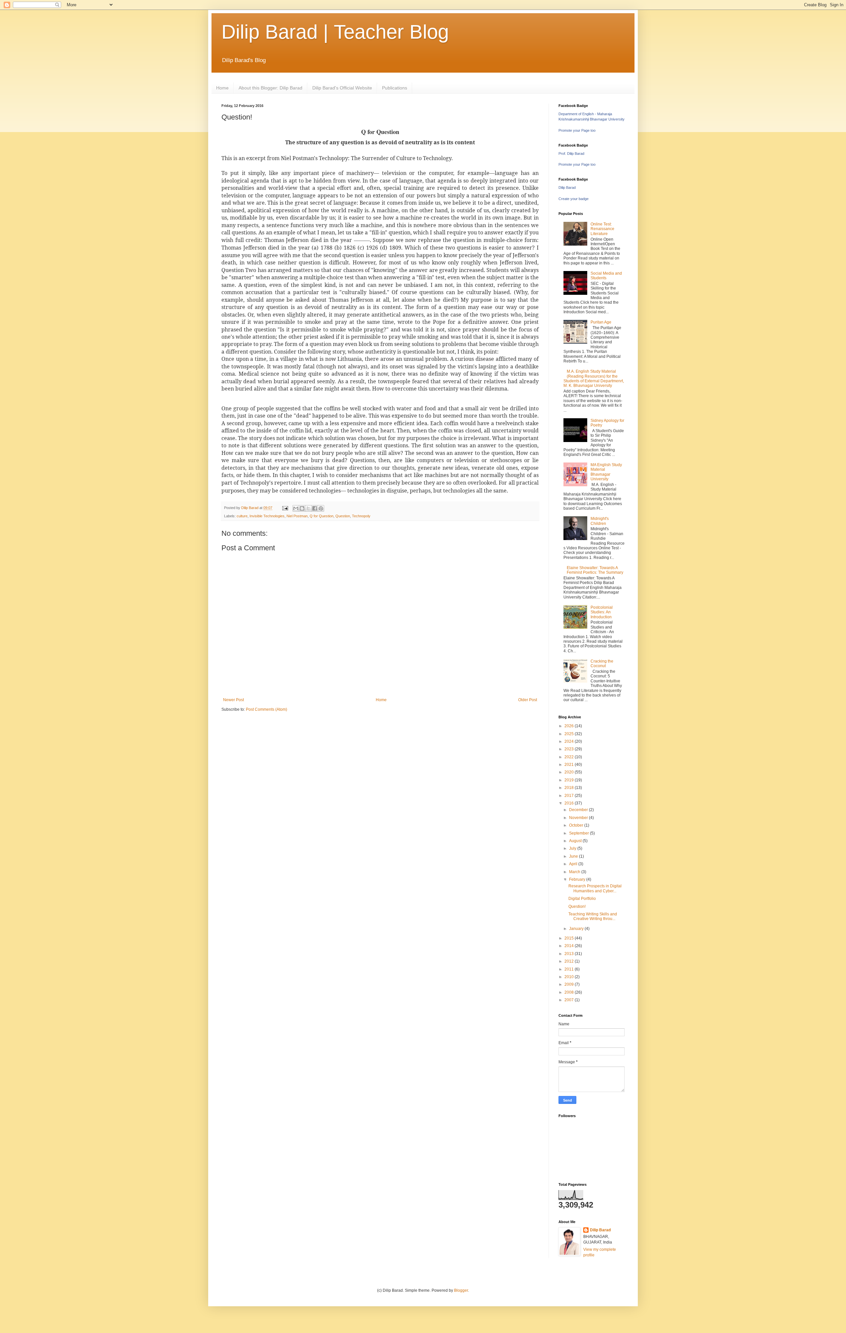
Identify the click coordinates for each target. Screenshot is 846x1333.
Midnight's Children (600, 521)
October (576, 825)
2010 (569, 976)
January (577, 928)
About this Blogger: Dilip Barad (270, 87)
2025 (569, 734)
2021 (569, 764)
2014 (569, 945)
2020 (569, 772)
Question (342, 516)
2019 (569, 780)
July (573, 848)
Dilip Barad (567, 187)
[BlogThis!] (302, 508)
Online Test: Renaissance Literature (602, 229)
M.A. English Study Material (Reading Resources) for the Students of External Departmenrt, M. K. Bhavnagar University (593, 378)
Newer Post (233, 700)
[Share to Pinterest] (321, 508)
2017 (569, 795)
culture (242, 516)
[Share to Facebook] (314, 508)
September (579, 833)
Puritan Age (601, 322)
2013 (569, 953)
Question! (577, 906)
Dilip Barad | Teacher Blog (335, 32)
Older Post (527, 700)
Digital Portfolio (582, 898)
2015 (569, 938)
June (574, 856)
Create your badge (573, 199)
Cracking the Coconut (602, 663)
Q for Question (321, 516)
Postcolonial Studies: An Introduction (602, 612)
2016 (569, 803)
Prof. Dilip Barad (571, 153)
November (579, 817)
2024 (569, 741)
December (579, 809)
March (575, 872)
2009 (569, 984)
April (573, 864)
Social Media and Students (606, 275)
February (577, 879)
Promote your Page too (577, 130)
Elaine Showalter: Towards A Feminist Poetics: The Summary (595, 570)
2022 (569, 757)
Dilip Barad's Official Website (342, 87)
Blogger (461, 1290)
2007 (569, 1000)
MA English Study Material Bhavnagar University (606, 471)
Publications (394, 87)
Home (222, 87)
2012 (569, 961)
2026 (569, 726)
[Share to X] (308, 508)
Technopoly (361, 516)
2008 (569, 992)
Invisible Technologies (267, 516)
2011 (569, 969)
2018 (569, 787)
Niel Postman (297, 516)
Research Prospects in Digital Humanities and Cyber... (595, 888)
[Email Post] (285, 508)
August (576, 840)
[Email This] (295, 508)
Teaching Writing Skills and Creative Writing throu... (592, 916)
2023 (569, 749)
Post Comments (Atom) (266, 709)
